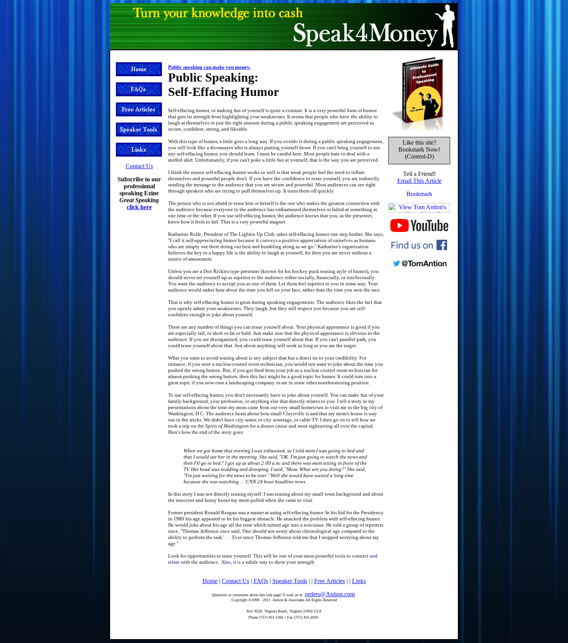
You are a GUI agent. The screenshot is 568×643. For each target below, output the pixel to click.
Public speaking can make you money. (209, 67)
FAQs (260, 581)
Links (359, 581)
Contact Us (139, 166)
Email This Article (419, 180)
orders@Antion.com (330, 594)
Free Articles (329, 581)
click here (139, 207)
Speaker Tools (289, 581)
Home (210, 581)
